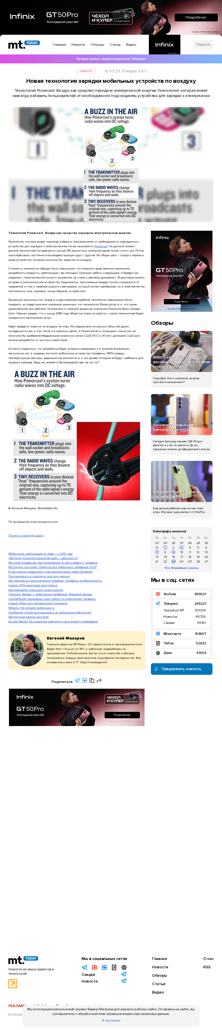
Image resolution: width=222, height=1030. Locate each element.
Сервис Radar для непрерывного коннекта (37, 603)
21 (157, 561)
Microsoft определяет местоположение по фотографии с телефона (53, 563)
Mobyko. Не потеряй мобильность (31, 608)
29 (198, 543)
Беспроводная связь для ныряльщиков (35, 590)
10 (181, 552)
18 (189, 557)
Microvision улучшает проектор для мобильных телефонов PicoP (52, 567)
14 (157, 557)
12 (198, 552)
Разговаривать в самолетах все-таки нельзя (39, 576)
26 (173, 543)
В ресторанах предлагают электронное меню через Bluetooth (50, 571)
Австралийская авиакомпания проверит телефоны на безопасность (55, 580)
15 (165, 557)
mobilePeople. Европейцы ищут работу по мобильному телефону (52, 599)
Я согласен (111, 1020)
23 (173, 561)
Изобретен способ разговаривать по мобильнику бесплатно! (49, 612)
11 (190, 552)
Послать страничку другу (26, 535)
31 (157, 547)
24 (157, 543)
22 (165, 561)
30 (206, 543)
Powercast (101, 246)
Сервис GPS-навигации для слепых (33, 585)
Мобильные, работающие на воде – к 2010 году (40, 554)
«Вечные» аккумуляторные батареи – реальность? (43, 558)
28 (190, 543)
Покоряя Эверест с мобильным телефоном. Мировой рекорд (50, 594)
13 (206, 552)
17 (181, 557)
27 (181, 543)
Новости (85, 71)
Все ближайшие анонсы (182, 568)
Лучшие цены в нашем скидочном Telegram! (111, 59)
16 (173, 557)
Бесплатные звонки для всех (28, 617)
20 (206, 557)
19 (198, 557)
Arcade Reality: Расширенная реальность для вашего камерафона (53, 621)
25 (165, 543)
